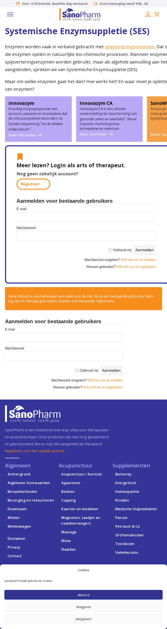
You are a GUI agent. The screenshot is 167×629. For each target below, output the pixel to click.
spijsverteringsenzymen (129, 47)
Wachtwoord (26, 228)
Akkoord (83, 595)
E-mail (22, 209)
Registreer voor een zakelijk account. (35, 450)
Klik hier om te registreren (136, 267)
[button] (10, 14)
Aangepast (83, 619)
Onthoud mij (122, 250)
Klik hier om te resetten (138, 260)
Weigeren (83, 607)
